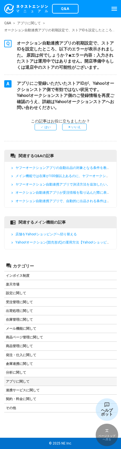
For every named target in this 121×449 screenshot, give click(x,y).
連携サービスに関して (23, 390)
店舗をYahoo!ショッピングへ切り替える (46, 234)
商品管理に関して (19, 346)
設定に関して (16, 293)
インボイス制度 (18, 276)
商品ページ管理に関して (24, 337)
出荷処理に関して (19, 311)
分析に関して (16, 372)
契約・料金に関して (21, 399)
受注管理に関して (19, 302)
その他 (11, 408)
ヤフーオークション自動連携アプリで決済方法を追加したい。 (62, 184)
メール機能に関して (21, 328)
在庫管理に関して (19, 319)
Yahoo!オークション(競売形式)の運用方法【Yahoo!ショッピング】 (66, 243)
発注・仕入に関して (21, 355)
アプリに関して (29, 23)
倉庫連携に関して (19, 364)
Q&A (7, 23)
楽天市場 (12, 284)
